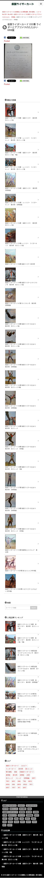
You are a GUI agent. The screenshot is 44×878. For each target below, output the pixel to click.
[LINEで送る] (24, 37)
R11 (19, 787)
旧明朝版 (26, 778)
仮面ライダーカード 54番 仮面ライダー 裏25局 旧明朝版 (28, 681)
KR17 (7, 787)
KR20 (25, 784)
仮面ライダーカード (12, 766)
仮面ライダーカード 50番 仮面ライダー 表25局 (27, 734)
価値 (15, 772)
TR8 (24, 781)
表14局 (15, 775)
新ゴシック (29, 769)
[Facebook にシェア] (5, 37)
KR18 (7, 784)
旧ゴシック (9, 778)
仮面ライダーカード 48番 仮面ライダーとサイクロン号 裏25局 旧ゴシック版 (28, 653)
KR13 (30, 781)
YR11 (31, 784)
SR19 (19, 784)
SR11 (13, 781)
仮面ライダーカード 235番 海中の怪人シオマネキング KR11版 (27, 696)
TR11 (7, 781)
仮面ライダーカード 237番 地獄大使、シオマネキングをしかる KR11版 (27, 749)
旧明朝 (22, 775)
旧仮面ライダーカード (27, 772)
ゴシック (18, 778)
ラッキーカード (11, 769)
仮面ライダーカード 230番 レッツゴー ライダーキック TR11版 (27, 709)
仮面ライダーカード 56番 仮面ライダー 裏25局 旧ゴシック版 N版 (28, 640)
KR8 (19, 781)
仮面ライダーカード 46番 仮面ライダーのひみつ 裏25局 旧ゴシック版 (28, 669)
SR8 (13, 784)
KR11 (33, 778)
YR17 (13, 787)
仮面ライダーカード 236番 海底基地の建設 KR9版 (27, 721)
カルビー (24, 766)
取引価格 (9, 772)
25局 (28, 775)
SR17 (24, 787)
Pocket (7, 41)
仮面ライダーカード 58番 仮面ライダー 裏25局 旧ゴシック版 (28, 626)
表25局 (20, 769)
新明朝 (8, 775)
